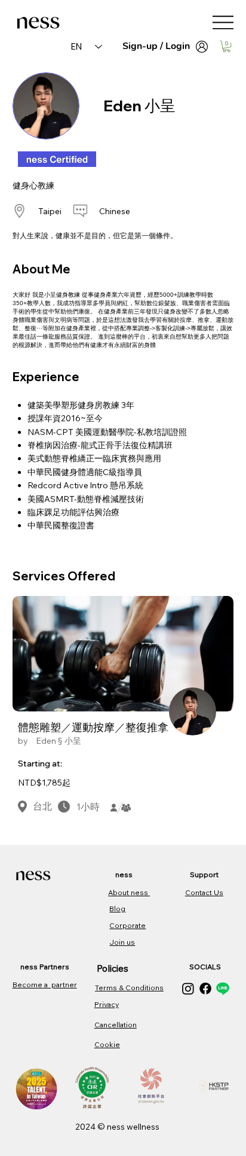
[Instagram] (188, 988)
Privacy (106, 1004)
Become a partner (45, 984)
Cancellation (115, 1024)
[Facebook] (205, 988)
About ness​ (129, 892)
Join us (122, 942)
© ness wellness (128, 1126)
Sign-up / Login (156, 46)
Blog (117, 908)
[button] (226, 46)
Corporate (127, 925)
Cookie (107, 1044)
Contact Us (204, 892)
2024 (86, 1126)
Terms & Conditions (129, 987)
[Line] (222, 988)
